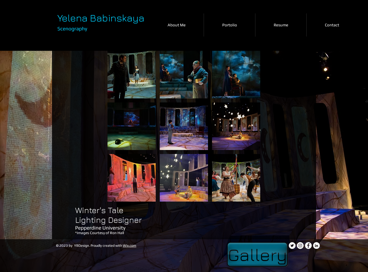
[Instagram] (300, 245)
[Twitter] (292, 245)
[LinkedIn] (316, 245)
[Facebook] (308, 245)
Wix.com (129, 246)
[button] (131, 74)
